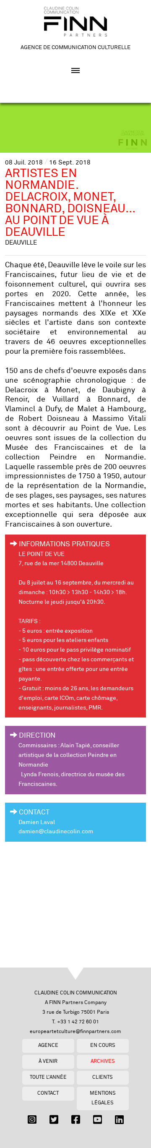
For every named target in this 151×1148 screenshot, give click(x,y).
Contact (48, 1093)
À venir (48, 1061)
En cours (102, 1045)
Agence (48, 1045)
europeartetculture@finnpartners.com (75, 1031)
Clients (102, 1077)
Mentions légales (103, 1098)
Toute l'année (48, 1077)
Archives (103, 1061)
